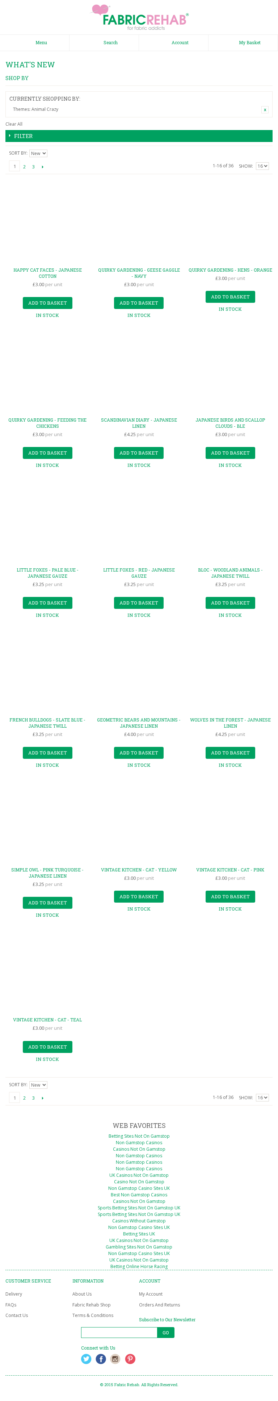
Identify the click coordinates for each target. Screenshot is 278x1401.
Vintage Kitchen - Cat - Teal (47, 1019)
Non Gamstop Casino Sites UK (139, 1188)
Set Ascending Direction (54, 153)
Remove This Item (265, 109)
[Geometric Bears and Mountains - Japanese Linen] (139, 672)
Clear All (13, 124)
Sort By (17, 153)
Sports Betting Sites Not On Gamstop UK (139, 1208)
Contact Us (16, 1315)
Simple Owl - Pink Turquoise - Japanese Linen (47, 873)
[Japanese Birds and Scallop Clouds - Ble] (230, 372)
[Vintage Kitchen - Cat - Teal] (47, 971)
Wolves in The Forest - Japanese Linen (230, 723)
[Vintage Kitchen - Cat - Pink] (230, 821)
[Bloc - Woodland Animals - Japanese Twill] (230, 522)
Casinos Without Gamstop (139, 1221)
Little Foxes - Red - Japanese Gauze (139, 573)
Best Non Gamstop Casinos (139, 1195)
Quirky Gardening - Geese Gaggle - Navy (139, 273)
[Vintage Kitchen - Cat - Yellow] (139, 821)
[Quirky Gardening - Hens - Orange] (230, 222)
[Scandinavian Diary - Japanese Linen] (139, 372)
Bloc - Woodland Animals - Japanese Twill (230, 573)
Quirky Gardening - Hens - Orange (230, 270)
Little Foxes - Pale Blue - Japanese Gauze (48, 573)
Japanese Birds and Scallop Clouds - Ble (230, 423)
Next (42, 166)
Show (245, 166)
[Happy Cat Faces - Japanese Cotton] (47, 222)
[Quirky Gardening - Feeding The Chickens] (47, 372)
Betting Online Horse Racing (139, 1266)
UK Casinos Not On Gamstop (139, 1175)
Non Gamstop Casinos (139, 1142)
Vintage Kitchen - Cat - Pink (230, 870)
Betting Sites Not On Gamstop (139, 1136)
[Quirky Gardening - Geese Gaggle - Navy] (139, 222)
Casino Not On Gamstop (139, 1182)
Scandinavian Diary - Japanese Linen (139, 423)
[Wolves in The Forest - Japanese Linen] (230, 672)
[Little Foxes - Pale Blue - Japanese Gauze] (47, 522)
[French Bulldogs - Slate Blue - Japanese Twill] (47, 672)
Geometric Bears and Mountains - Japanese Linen (139, 723)
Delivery (13, 1294)
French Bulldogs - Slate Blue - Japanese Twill (47, 723)
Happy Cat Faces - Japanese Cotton (47, 273)
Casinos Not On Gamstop (139, 1149)
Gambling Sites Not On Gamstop (139, 1247)
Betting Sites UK (139, 1234)
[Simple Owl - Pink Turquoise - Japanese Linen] (47, 821)
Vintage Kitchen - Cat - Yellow (139, 870)
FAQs (10, 1305)
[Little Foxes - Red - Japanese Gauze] (139, 522)
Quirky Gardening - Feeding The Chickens (47, 423)
